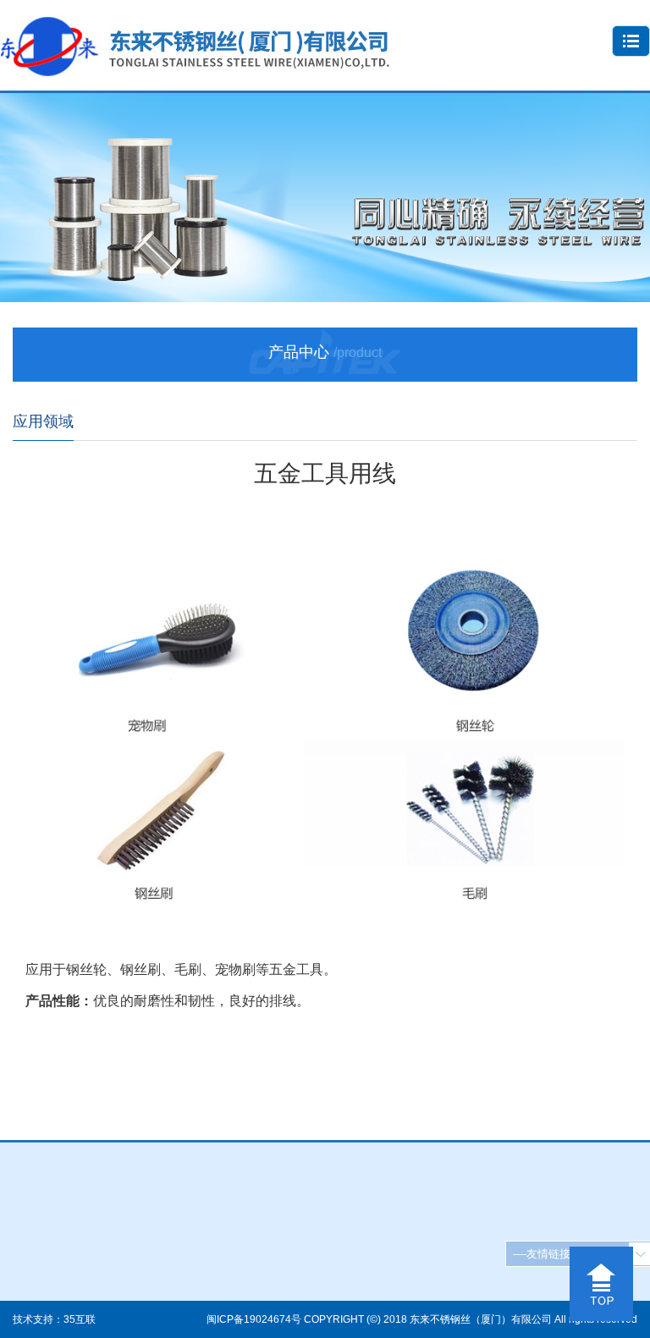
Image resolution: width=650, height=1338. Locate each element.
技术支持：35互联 (54, 1319)
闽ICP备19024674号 (254, 1319)
